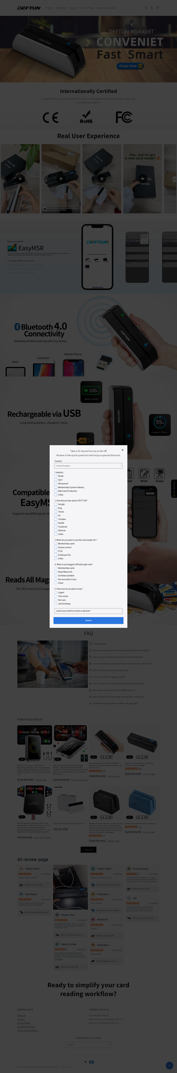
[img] (159, 1047)
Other (60, 495)
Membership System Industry (71, 487)
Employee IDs (64, 555)
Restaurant (63, 483)
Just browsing (64, 604)
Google (61, 504)
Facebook (62, 527)
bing (60, 508)
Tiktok (61, 512)
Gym (60, 480)
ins (59, 515)
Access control (64, 547)
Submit (88, 620)
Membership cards (66, 544)
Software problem (66, 575)
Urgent (61, 592)
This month (63, 596)
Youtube (62, 519)
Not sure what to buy (67, 579)
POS (60, 551)
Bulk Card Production (67, 491)
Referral (61, 530)
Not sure (62, 600)
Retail (60, 476)
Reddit (61, 523)
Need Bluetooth (65, 572)
